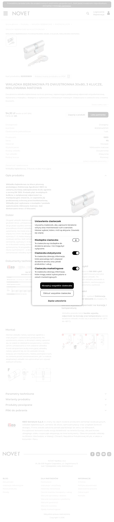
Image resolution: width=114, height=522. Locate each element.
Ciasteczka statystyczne (48, 253)
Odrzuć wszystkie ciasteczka (57, 293)
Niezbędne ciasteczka (46, 240)
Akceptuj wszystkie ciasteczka (57, 285)
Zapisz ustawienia (57, 300)
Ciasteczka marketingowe (49, 268)
